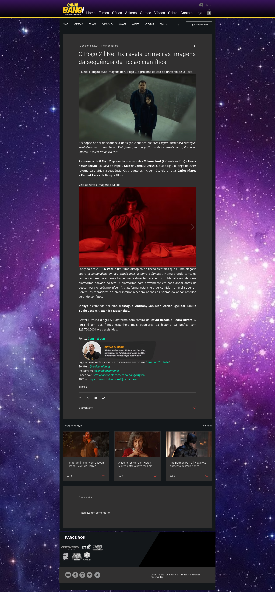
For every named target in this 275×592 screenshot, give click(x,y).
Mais (162, 24)
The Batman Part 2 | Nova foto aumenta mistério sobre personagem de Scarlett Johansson (188, 464)
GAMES (122, 24)
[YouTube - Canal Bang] (68, 575)
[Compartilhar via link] (103, 397)
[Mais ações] (194, 45)
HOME (65, 24)
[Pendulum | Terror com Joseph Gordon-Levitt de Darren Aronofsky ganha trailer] (86, 444)
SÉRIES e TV (107, 24)
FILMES (92, 24)
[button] (209, 12)
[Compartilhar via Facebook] (80, 397)
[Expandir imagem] (137, 227)
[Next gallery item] (192, 227)
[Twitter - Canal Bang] (89, 575)
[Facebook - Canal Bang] (75, 575)
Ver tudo (207, 425)
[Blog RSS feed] (97, 575)
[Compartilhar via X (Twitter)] (87, 397)
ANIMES (135, 24)
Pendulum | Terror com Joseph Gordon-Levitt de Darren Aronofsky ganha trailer (85, 464)
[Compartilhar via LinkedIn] (95, 397)
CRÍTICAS (78, 24)
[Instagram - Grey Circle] (82, 575)
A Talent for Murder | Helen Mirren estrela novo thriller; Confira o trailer (135, 464)
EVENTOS (149, 24)
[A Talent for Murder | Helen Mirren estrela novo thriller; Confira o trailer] (138, 444)
